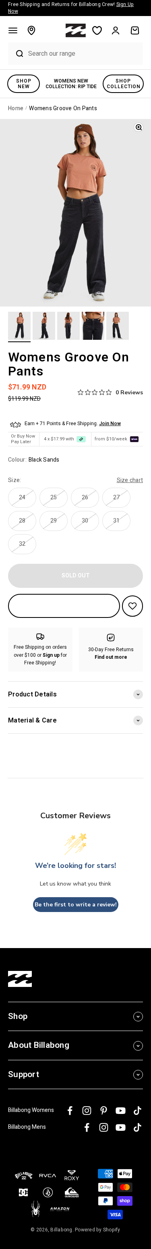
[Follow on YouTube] (120, 1110)
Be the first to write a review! (76, 904)
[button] (13, 30)
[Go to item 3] (68, 327)
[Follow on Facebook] (69, 1110)
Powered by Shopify (97, 1229)
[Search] (16, 54)
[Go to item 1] (19, 327)
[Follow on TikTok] (137, 1110)
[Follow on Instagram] (86, 1110)
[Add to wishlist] (132, 606)
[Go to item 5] (117, 327)
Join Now (110, 423)
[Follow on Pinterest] (103, 1110)
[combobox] (84, 53)
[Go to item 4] (93, 327)
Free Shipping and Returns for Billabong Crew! (71, 8)
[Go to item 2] (44, 327)
